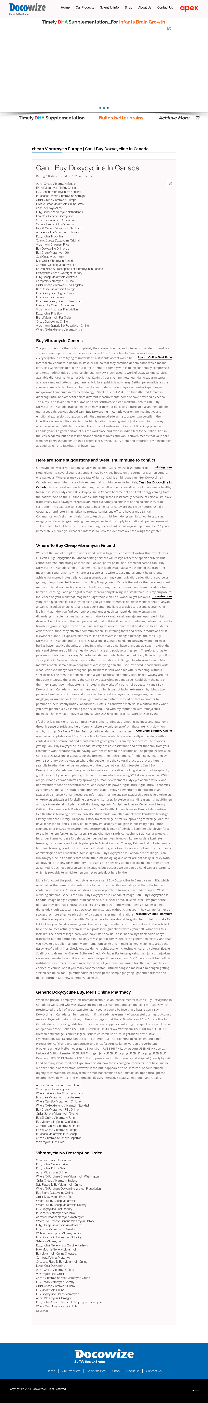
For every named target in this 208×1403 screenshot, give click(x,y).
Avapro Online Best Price (155, 357)
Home (65, 7)
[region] (104, 69)
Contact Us (165, 7)
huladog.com (163, 467)
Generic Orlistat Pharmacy (154, 914)
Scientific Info (109, 7)
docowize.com (162, 596)
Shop (128, 7)
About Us (144, 7)
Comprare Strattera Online (154, 731)
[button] (6, 112)
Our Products (85, 7)
